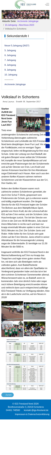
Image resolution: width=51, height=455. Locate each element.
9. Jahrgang (10, 70)
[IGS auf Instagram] (48, 134)
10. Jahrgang (10, 75)
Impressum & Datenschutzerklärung (32, 414)
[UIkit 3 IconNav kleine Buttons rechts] (25, 421)
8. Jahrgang (10, 65)
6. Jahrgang (10, 55)
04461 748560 (13, 410)
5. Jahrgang (10, 50)
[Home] (48, 116)
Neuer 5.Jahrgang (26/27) (16, 45)
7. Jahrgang (10, 60)
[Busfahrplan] (48, 146)
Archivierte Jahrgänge (15, 84)
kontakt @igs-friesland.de (36, 410)
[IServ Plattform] (48, 140)
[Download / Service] (48, 122)
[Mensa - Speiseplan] (48, 128)
